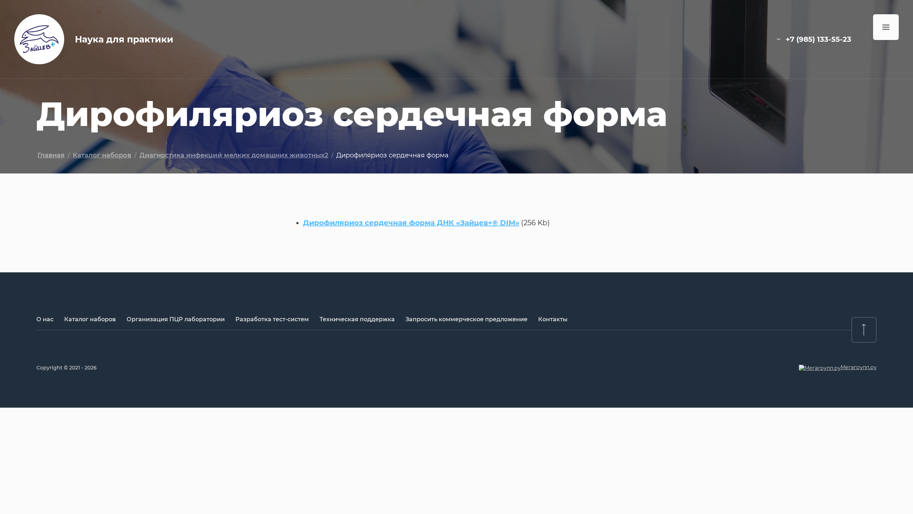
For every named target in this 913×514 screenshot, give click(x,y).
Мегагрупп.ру (859, 367)
